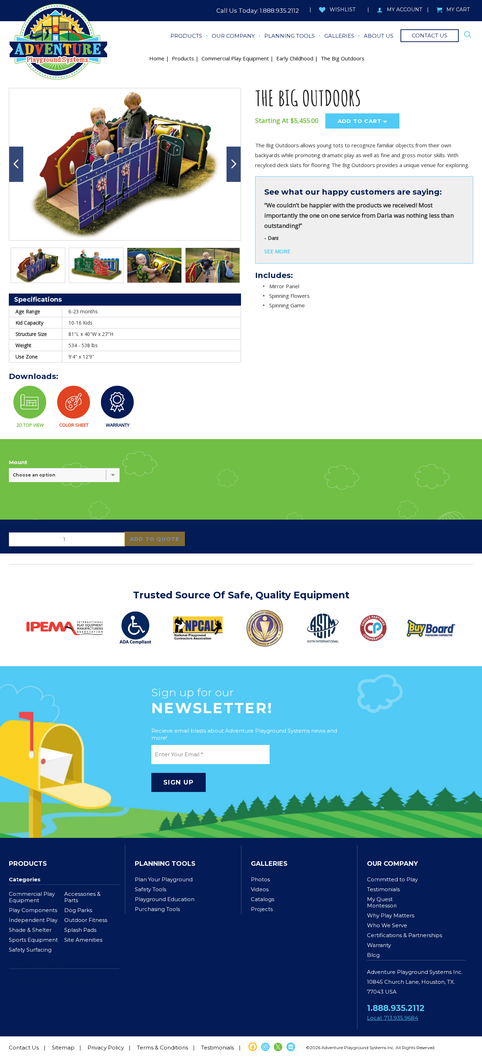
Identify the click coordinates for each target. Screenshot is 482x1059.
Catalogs (262, 899)
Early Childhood (294, 58)
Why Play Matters (390, 915)
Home (156, 58)
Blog (373, 955)
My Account (404, 9)
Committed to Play (392, 879)
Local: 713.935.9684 (392, 1017)
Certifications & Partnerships (404, 935)
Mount (18, 462)
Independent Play (33, 920)
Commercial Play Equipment (235, 58)
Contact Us (24, 1047)
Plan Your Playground (164, 879)
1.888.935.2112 (279, 10)
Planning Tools (165, 864)
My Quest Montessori (382, 902)
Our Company (392, 864)
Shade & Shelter (30, 930)
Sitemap (63, 1047)
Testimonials (383, 889)
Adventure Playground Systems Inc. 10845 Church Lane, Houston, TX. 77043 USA (415, 982)
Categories (25, 879)
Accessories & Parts (82, 897)
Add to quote (154, 539)
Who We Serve (387, 925)
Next (234, 164)
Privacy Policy (106, 1047)
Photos (260, 879)
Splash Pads (80, 930)
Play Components (33, 910)
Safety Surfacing (30, 949)
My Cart (458, 9)
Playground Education (164, 899)
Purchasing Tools (157, 909)
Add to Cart (359, 121)
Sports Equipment (33, 939)
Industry (79, 978)
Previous (16, 164)
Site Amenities (83, 939)
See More (277, 251)
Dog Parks (78, 910)
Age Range (26, 978)
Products (183, 58)
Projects (262, 909)
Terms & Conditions (162, 1047)
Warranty (379, 945)
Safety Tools (150, 889)
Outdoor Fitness (85, 920)
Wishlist (342, 9)
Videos (260, 889)
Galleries (269, 864)
